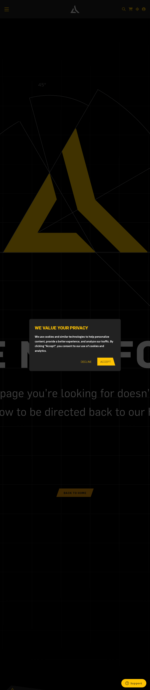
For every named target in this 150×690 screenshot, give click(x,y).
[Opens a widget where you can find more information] (133, 683)
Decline (86, 361)
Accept (105, 361)
